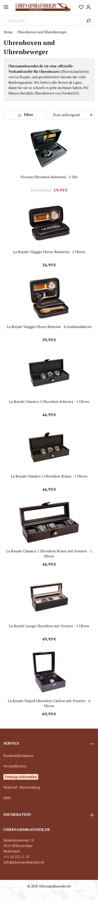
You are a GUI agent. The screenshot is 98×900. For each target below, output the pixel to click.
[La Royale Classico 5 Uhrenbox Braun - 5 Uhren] (49, 447)
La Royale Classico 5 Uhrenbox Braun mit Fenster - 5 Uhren (49, 553)
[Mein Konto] (88, 7)
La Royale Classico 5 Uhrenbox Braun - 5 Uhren (49, 476)
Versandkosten (14, 766)
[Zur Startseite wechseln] (43, 7)
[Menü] (6, 7)
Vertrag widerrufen (21, 776)
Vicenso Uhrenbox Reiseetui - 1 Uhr (49, 176)
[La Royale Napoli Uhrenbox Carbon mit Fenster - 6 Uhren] (49, 672)
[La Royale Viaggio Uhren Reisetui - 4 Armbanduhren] (49, 298)
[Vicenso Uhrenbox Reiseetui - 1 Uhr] (49, 148)
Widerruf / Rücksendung (21, 787)
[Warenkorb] (93, 5)
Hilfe (7, 798)
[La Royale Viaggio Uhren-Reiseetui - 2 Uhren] (49, 223)
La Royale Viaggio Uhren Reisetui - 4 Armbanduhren (49, 326)
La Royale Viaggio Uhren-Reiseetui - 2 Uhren (49, 251)
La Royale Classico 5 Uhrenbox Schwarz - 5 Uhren (49, 401)
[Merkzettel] (81, 7)
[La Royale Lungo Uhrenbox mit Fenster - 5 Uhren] (49, 597)
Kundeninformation (18, 755)
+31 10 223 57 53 (16, 857)
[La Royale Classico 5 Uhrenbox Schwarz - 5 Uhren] (49, 373)
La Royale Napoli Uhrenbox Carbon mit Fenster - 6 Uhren (49, 703)
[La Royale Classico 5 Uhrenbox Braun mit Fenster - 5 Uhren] (49, 522)
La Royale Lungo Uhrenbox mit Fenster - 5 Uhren (49, 625)
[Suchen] (88, 21)
